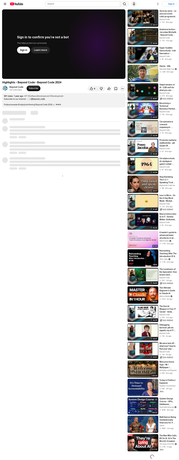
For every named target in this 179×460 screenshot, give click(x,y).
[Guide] (5, 4)
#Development (56, 96)
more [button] (58, 104)
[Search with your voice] (134, 4)
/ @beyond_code (37, 99)
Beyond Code (16, 87)
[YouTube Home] (16, 4)
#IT (25, 96)
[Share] (109, 88)
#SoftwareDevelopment (38, 96)
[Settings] (158, 4)
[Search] (124, 4)
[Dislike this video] (101, 88)
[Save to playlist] (116, 88)
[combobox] (83, 4)
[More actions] (122, 88)
